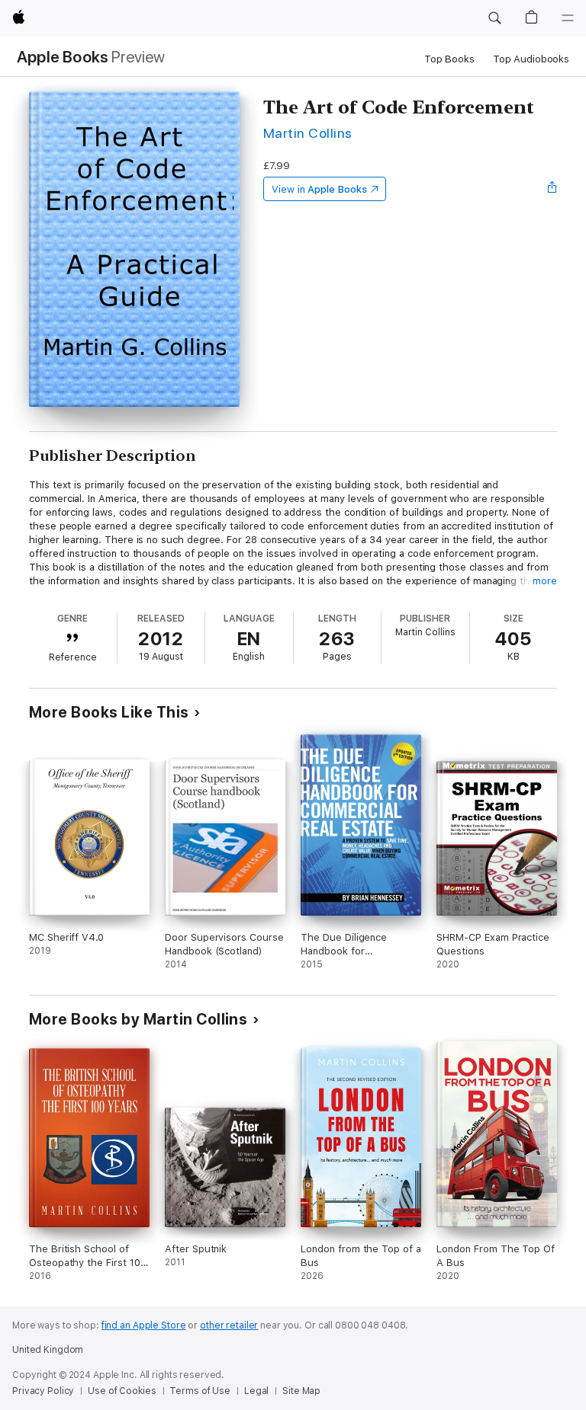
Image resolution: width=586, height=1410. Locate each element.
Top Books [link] (449, 59)
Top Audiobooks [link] (531, 59)
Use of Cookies (122, 1391)
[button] (494, 18)
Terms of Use (199, 1391)
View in (319, 189)
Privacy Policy (43, 1391)
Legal (256, 1391)
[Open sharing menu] (552, 189)
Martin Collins (308, 133)
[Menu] (567, 18)
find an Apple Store (143, 1325)
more (545, 581)
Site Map (301, 1391)
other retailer (229, 1325)
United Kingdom (47, 1349)
